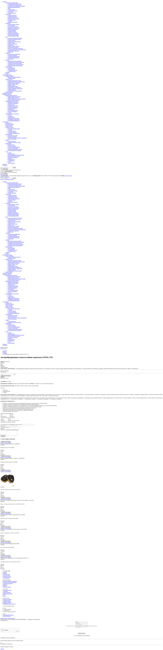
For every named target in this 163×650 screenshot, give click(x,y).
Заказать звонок (7, 179)
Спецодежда (8, 14)
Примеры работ (9, 92)
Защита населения (12, 13)
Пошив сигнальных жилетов (14, 77)
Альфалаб (8, 53)
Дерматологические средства (14, 39)
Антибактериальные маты (14, 56)
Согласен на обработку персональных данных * (82, 625)
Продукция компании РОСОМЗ (15, 38)
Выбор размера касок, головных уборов (16, 98)
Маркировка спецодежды (13, 118)
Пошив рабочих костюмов (14, 82)
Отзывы (5, 572)
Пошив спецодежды (7, 74)
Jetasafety (7, 60)
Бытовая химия (11, 68)
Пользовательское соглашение (14, 150)
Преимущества (11, 153)
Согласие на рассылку (8, 583)
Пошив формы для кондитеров (15, 90)
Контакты (5, 165)
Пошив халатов (11, 85)
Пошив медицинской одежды (14, 80)
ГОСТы (9, 114)
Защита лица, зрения (12, 43)
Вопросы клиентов (10, 124)
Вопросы (5, 573)
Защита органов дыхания (13, 46)
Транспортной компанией (13, 133)
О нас (7, 151)
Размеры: (2, 362)
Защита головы (11, 42)
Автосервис (10, 11)
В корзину (5, 375)
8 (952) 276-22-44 (4, 174)
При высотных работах (13, 47)
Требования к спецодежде (13, 119)
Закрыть (2, 648)
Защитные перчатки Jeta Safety (14, 61)
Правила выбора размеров (11, 95)
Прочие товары (9, 66)
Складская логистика (12, 10)
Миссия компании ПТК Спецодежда (16, 155)
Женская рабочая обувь (13, 29)
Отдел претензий (12, 141)
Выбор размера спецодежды (14, 96)
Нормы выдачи (11, 117)
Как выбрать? (11, 109)
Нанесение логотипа (7, 93)
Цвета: (2, 365)
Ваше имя (3, 426)
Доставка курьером (12, 132)
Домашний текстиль (12, 70)
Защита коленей (11, 40)
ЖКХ (9, 8)
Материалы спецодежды (13, 102)
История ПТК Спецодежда (14, 156)
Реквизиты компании (12, 157)
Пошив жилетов (11, 78)
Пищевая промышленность (14, 7)
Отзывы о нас (9, 123)
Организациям (9, 134)
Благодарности (11, 163)
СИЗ (7, 37)
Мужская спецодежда (13, 22)
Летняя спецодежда (12, 15)
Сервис (7, 140)
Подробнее (6, 442)
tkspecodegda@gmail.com (8, 615)
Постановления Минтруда (14, 120)
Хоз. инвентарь (11, 69)
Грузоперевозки (11, 9)
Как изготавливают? (12, 111)
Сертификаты (11, 160)
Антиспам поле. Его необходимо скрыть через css (11, 424)
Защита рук (10, 51)
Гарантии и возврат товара (14, 128)
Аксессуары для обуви (13, 26)
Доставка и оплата (10, 127)
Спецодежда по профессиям (12, 2)
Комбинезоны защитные (13, 50)
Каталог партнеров (12, 139)
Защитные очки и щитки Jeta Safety (15, 64)
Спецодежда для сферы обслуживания (16, 6)
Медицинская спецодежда (14, 18)
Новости (5, 164)
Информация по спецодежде (12, 101)
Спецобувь (8, 23)
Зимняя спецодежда (12, 16)
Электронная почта (5, 427)
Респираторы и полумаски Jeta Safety (16, 62)
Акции (7, 73)
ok (1, 642)
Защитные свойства (12, 108)
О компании (5, 121)
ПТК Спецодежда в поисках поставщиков (17, 137)
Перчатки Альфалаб (12, 55)
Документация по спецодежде (12, 113)
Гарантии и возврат (7, 599)
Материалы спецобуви (13, 103)
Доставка (10, 129)
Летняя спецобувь (12, 30)
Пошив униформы (10, 76)
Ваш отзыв (3, 435)
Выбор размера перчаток (13, 97)
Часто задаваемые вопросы (14, 147)
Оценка (2, 428)
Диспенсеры (11, 58)
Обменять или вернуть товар (14, 142)
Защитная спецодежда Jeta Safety (15, 65)
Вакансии (10, 158)
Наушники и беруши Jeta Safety (15, 63)
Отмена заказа (11, 144)
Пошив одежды (9, 79)
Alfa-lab (9, 152)
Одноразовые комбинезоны (14, 54)
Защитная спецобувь (12, 32)
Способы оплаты (12, 131)
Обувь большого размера (13, 24)
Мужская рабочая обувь (13, 34)
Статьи (9, 112)
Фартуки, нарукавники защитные (15, 48)
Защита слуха (11, 45)
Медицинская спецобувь (13, 33)
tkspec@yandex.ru (7, 616)
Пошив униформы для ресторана (15, 88)
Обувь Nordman (11, 25)
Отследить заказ (9, 125)
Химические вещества (13, 106)
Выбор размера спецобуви (14, 100)
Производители (11, 159)
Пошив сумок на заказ (13, 84)
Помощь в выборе (7, 94)
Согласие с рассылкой (13, 148)
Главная (4, 350)
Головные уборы (11, 19)
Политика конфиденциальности (15, 149)
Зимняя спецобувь (12, 31)
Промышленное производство (14, 3)
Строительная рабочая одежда (14, 5)
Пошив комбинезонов (13, 86)
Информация (8, 143)
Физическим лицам (12, 136)
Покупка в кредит (12, 145)
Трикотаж (10, 21)
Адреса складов (9, 126)
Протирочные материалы (13, 57)
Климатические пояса (13, 105)
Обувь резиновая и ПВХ (13, 35)
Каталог (5, 1)
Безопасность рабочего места (14, 41)
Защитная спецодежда (13, 17)
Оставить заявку (11, 618)
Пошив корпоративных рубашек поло (16, 81)
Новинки (8, 72)
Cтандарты (10, 116)
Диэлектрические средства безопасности (17, 49)
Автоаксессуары (11, 71)
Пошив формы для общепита (14, 87)
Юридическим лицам (12, 135)
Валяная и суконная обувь (13, 27)
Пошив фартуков (12, 89)
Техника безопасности (13, 110)
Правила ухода (11, 104)
